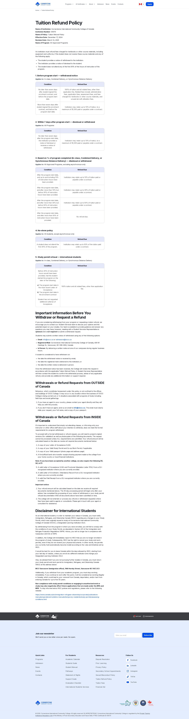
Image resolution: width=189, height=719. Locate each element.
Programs (68, 4)
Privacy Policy (101, 667)
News (107, 4)
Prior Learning (101, 663)
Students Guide (71, 663)
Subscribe (148, 635)
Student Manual (71, 667)
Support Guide (71, 679)
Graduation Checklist (73, 683)
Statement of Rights (73, 675)
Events (113, 4)
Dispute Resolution (103, 659)
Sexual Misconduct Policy (105, 675)
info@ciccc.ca (48, 340)
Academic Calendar (73, 659)
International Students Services (77, 687)
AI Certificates (80, 4)
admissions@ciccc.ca (63, 340)
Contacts (120, 4)
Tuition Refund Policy (104, 679)
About (91, 4)
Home (37, 10)
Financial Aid (100, 687)
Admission (100, 4)
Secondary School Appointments (108, 671)
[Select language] (141, 4)
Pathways (69, 671)
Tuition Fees (100, 683)
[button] (137, 616)
